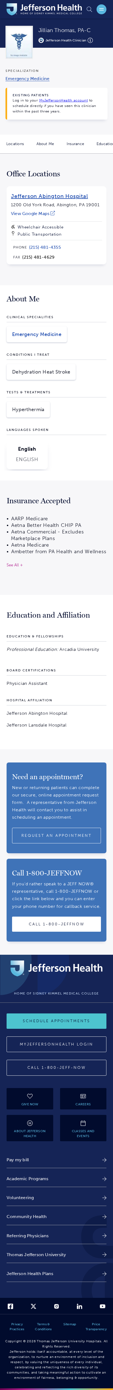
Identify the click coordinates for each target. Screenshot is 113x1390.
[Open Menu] (101, 9)
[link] (33, 213)
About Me (48, 147)
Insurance (79, 147)
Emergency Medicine (36, 334)
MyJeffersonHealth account (63, 100)
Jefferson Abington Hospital (49, 196)
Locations (18, 147)
